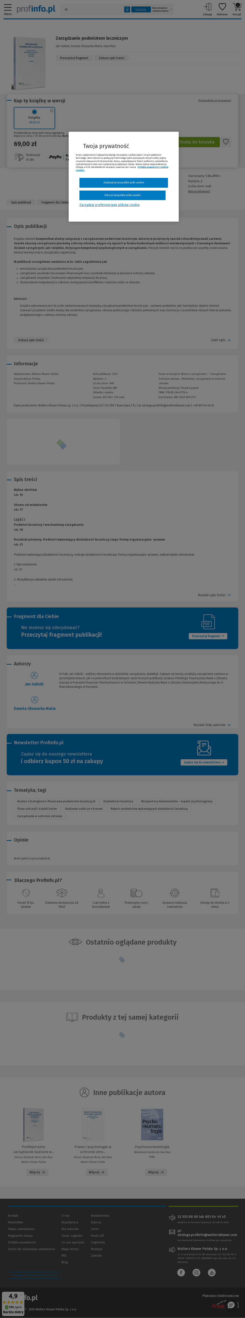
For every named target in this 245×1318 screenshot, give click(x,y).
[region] (124, 177)
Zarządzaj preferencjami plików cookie (109, 205)
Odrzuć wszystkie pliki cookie (122, 195)
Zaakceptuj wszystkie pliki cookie (123, 182)
